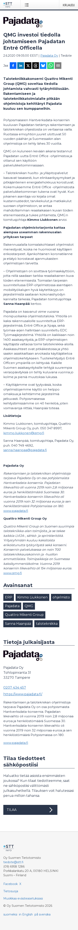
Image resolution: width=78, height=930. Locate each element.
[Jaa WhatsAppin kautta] (50, 66)
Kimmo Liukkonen (32, 597)
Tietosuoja (10, 891)
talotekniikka (47, 624)
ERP (8, 597)
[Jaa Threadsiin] (35, 66)
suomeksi (10, 914)
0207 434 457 (14, 688)
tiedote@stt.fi (13, 862)
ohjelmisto (61, 597)
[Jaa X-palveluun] (28, 66)
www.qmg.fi (12, 573)
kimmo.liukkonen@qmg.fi (23, 433)
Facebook (10, 884)
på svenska (43, 914)
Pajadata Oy (49, 55)
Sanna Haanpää (18, 624)
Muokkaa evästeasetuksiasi (23, 898)
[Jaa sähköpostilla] (58, 66)
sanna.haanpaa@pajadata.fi (25, 450)
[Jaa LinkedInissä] (20, 66)
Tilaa (11, 810)
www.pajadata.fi (15, 511)
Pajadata (12, 606)
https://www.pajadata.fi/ (22, 694)
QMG (29, 606)
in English (26, 914)
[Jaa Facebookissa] (13, 66)
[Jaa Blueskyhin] (43, 66)
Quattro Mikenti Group (24, 615)
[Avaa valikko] (27, 5)
